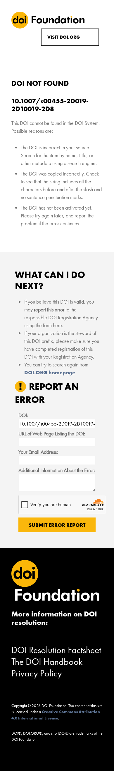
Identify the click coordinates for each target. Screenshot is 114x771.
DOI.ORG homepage (49, 372)
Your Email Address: (38, 452)
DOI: (23, 415)
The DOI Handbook (47, 662)
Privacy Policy (36, 673)
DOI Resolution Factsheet (56, 650)
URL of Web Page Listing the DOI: (51, 433)
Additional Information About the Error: (56, 470)
